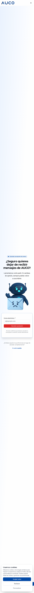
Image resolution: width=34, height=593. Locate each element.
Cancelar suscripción (17, 326)
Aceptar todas (17, 579)
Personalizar (17, 588)
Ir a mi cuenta (17, 348)
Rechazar (17, 583)
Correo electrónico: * (10, 318)
